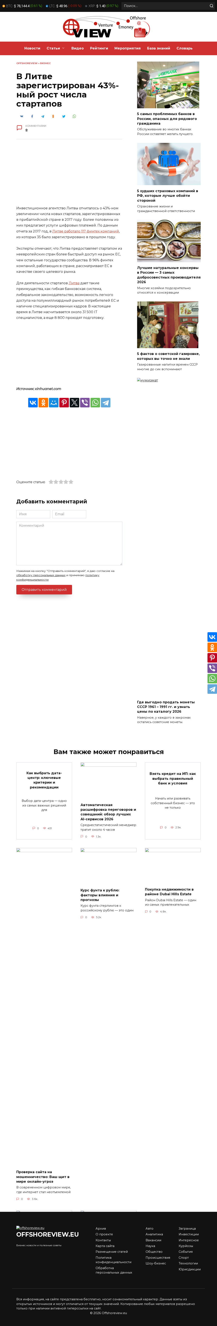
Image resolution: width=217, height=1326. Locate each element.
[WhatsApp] (95, 402)
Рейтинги (99, 48)
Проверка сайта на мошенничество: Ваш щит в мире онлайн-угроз (43, 1177)
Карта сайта (105, 1246)
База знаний (158, 48)
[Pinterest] (64, 402)
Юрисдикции (190, 1269)
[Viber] (85, 402)
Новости (32, 48)
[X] (74, 402)
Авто (149, 1228)
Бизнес (45, 63)
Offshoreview (27, 63)
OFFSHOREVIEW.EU (47, 1234)
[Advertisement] (69, 175)
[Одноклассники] (43, 402)
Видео (77, 48)
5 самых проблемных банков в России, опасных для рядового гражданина (167, 118)
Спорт (184, 1258)
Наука (150, 1246)
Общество (154, 1252)
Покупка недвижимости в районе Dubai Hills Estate (169, 891)
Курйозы (186, 1246)
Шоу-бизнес (156, 1263)
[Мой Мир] (53, 402)
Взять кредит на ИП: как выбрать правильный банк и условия (173, 778)
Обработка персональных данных (114, 1270)
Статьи (53, 48)
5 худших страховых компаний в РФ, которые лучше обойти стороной (167, 195)
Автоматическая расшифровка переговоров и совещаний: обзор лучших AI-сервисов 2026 (108, 812)
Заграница (187, 1228)
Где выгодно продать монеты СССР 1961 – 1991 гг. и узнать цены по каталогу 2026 (166, 707)
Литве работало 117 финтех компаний (85, 231)
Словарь (185, 48)
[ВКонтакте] (33, 402)
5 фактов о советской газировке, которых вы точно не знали (168, 356)
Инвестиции (189, 1234)
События (186, 1252)
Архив (101, 1228)
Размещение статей (112, 1252)
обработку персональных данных (40, 575)
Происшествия (158, 1258)
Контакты (103, 1240)
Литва (74, 283)
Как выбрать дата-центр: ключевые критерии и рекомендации (44, 780)
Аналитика (154, 1234)
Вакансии (153, 1240)
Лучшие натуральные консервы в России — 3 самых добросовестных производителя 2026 (169, 275)
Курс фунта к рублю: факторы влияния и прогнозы (100, 895)
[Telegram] (105, 402)
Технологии (188, 1263)
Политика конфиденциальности (113, 1260)
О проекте (104, 1234)
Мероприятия (127, 48)
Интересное (189, 1240)
